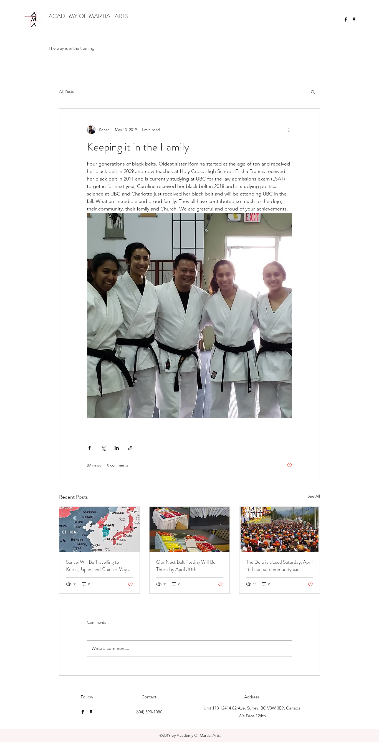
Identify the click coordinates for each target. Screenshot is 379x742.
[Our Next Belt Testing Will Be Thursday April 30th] (190, 529)
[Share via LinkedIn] (116, 448)
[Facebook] (345, 19)
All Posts (66, 91)
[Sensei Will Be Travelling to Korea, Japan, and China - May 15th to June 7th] (99, 529)
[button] (312, 91)
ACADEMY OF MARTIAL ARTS (88, 16)
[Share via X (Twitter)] (103, 448)
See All (314, 496)
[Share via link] (130, 448)
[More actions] (288, 129)
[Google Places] (354, 19)
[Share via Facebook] (89, 448)
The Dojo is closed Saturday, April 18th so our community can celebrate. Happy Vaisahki (279, 565)
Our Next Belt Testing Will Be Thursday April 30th (185, 565)
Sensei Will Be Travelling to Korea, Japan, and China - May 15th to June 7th (96, 565)
